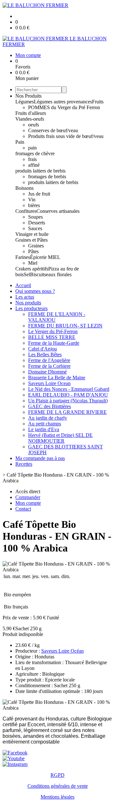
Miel (32, 263)
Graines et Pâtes (31, 240)
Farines (22, 257)
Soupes (35, 217)
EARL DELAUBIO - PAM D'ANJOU (68, 395)
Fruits (97, 101)
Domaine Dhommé (47, 371)
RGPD (57, 775)
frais (32, 159)
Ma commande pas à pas (40, 458)
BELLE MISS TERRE (51, 337)
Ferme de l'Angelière (49, 360)
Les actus (24, 297)
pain (32, 147)
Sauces (35, 228)
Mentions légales (57, 797)
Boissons (24, 188)
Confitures (25, 211)
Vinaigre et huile (32, 234)
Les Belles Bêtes (45, 354)
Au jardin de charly (47, 418)
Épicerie (39, 257)
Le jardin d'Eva (43, 429)
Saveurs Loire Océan (62, 651)
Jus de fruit (39, 194)
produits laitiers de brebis (40, 170)
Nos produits (28, 302)
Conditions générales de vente (57, 786)
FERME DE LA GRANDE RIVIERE (67, 412)
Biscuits (38, 274)
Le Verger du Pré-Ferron (53, 331)
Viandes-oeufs (29, 119)
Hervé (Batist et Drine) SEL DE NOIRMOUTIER (60, 438)
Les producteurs (31, 308)
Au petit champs (44, 423)
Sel (27, 274)
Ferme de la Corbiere (49, 366)
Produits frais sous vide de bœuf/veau (65, 136)
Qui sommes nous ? (35, 291)
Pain (19, 142)
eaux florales (59, 274)
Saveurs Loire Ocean (49, 383)
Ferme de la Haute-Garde (53, 343)
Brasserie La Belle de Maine (56, 377)
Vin (31, 199)
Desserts (36, 222)
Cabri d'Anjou (42, 348)
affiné (34, 165)
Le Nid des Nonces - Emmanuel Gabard (68, 389)
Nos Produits (28, 96)
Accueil (23, 285)
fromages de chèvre (35, 153)
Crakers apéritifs (31, 268)
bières (34, 205)
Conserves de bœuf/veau (53, 130)
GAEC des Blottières (49, 406)
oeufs (33, 124)
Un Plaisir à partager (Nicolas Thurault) (68, 400)
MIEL (54, 257)
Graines (36, 245)
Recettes (23, 464)
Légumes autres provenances (63, 101)
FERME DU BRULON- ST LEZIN (65, 325)
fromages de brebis (47, 176)
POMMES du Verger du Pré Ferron (64, 107)
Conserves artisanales (58, 211)
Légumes (24, 101)
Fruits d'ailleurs (30, 113)
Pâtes (33, 251)
